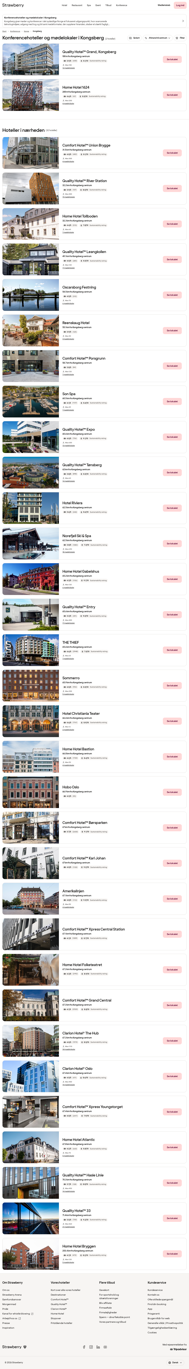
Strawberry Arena (12, 1294)
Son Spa (68, 394)
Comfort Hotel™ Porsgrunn (83, 358)
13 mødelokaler (68, 446)
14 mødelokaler (68, 481)
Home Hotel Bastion (78, 749)
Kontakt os (153, 1294)
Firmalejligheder (108, 1312)
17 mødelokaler (68, 268)
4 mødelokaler (68, 103)
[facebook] (84, 1347)
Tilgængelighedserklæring (162, 1327)
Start (4, 31)
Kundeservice (155, 1290)
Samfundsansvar (11, 1299)
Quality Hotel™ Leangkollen (84, 251)
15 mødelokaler (68, 197)
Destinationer (58, 1294)
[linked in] (98, 1347)
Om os (5, 1290)
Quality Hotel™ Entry (78, 607)
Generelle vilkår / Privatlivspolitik (165, 1323)
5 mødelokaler (68, 694)
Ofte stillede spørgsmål (160, 1299)
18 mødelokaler (68, 552)
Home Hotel (57, 1313)
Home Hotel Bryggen (79, 1246)
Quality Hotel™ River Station (84, 181)
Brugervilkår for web (159, 1318)
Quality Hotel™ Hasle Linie (83, 1175)
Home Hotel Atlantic (78, 1139)
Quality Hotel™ (59, 1304)
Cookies (152, 1332)
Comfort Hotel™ (60, 1299)
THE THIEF (70, 642)
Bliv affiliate (105, 1303)
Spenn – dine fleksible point (114, 1317)
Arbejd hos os (9, 1318)
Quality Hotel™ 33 (76, 1210)
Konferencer (15, 31)
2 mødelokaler (68, 730)
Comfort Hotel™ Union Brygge (86, 145)
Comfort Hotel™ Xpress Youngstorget (92, 1106)
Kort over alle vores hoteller (65, 1290)
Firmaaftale (105, 1307)
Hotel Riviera (72, 503)
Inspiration (8, 1327)
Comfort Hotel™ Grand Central (86, 1000)
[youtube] (105, 1347)
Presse (6, 1323)
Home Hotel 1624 (75, 87)
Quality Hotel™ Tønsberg (82, 465)
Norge (26, 31)
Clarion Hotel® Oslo (77, 1068)
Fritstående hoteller (61, 1323)
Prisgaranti (154, 1313)
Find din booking (157, 1304)
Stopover (56, 1318)
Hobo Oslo (70, 787)
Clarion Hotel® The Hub (80, 1033)
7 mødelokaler (68, 232)
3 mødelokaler (68, 339)
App (150, 1309)
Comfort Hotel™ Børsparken (84, 822)
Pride (5, 1309)
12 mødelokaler (68, 68)
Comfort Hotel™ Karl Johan (84, 858)
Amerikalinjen (73, 891)
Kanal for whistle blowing (16, 1313)
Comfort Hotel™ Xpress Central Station (93, 929)
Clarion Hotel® (59, 1309)
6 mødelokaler (68, 303)
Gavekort (104, 1290)
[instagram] (91, 1347)
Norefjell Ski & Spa (76, 536)
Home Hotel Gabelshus (80, 571)
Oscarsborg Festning (79, 287)
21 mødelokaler (68, 1227)
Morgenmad (9, 1304)
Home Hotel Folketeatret (82, 965)
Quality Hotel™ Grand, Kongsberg (89, 52)
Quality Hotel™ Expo (78, 429)
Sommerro (71, 678)
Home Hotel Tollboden (80, 216)
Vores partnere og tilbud (112, 1322)
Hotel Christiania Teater (81, 713)
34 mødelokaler (68, 1049)
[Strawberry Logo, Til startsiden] (13, 5)
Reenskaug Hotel (75, 323)
